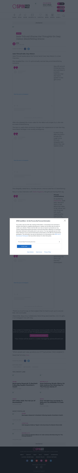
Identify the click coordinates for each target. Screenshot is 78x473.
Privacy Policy (47, 252)
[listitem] (39, 242)
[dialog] (39, 236)
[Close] (65, 221)
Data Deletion (30, 252)
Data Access (39, 252)
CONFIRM (24, 246)
